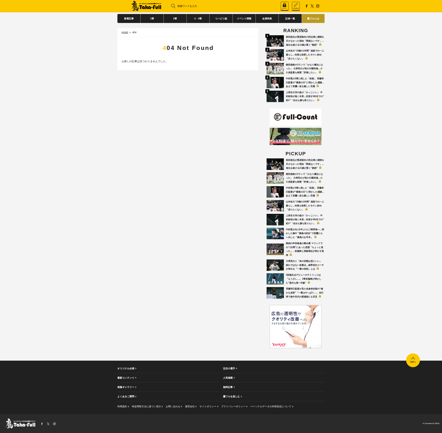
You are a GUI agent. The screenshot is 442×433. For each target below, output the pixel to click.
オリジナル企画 (125, 368)
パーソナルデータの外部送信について (270, 406)
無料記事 (228, 387)
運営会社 (190, 406)
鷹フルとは (313, 18)
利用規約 (122, 406)
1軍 (152, 18)
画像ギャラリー (125, 387)
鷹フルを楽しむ (231, 396)
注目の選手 (229, 368)
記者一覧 (290, 18)
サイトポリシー (207, 406)
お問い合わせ (173, 406)
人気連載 (228, 377)
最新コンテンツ (125, 377)
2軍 (175, 18)
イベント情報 (244, 18)
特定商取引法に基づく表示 (146, 406)
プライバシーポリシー (233, 406)
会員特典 (267, 18)
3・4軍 (198, 18)
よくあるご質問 (125, 396)
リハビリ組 (221, 18)
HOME (125, 32)
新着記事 (129, 18)
